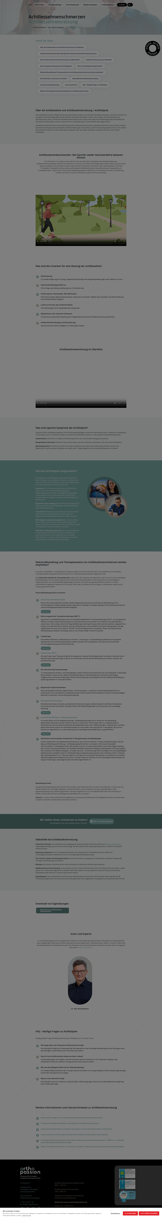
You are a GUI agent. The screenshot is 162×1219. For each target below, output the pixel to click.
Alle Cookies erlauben (149, 1213)
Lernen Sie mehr (26, 1215)
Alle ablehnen (130, 1213)
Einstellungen (115, 1213)
